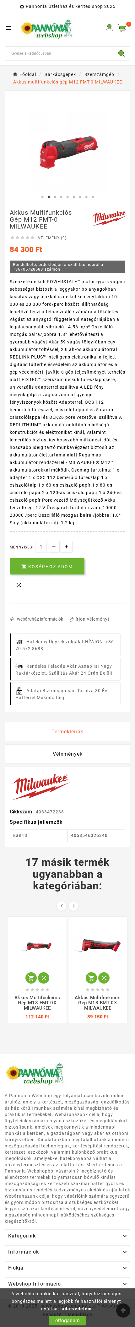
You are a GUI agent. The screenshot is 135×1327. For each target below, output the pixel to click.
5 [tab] (67, 197)
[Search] (121, 53)
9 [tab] (92, 197)
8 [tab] (86, 197)
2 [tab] (49, 197)
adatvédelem (77, 1308)
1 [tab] (42, 197)
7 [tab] (80, 197)
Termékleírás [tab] (67, 732)
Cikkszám (21, 812)
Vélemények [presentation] (68, 754)
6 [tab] (74, 197)
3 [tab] (55, 197)
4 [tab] (61, 197)
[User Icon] (109, 27)
